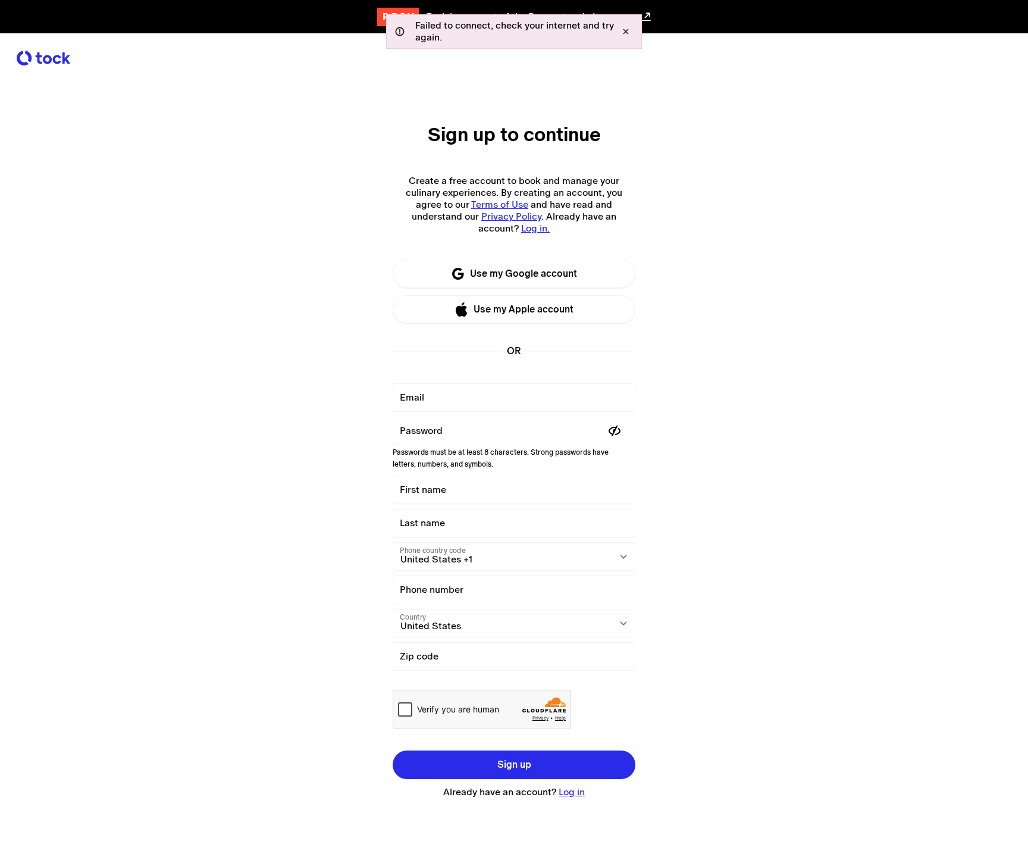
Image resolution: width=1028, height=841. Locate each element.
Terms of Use (499, 204)
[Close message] (626, 31)
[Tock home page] (43, 58)
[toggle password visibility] (614, 431)
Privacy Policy (511, 216)
